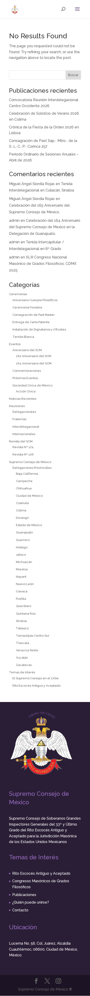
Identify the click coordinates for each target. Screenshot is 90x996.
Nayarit (21, 576)
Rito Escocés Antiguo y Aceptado (36, 685)
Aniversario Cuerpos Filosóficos (34, 300)
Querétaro (23, 606)
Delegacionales (24, 411)
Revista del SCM (21, 441)
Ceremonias (18, 294)
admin (14, 220)
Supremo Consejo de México (30, 462)
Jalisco (21, 554)
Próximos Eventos (25, 378)
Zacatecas (24, 665)
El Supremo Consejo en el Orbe (35, 678)
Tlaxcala (22, 643)
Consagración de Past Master (33, 314)
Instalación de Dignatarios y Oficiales (39, 329)
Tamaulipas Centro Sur (32, 635)
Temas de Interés (22, 672)
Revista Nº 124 (22, 447)
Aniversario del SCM (27, 350)
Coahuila (22, 503)
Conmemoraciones (26, 370)
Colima (21, 510)
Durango (22, 517)
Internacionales (23, 434)
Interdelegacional (25, 426)
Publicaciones (24, 895)
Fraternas (19, 419)
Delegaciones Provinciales (31, 467)
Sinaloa (21, 621)
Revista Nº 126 (23, 454)
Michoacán (24, 562)
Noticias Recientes (22, 398)
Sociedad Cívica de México (32, 385)
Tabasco (22, 628)
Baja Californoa (27, 473)
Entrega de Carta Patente (31, 322)
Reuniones (17, 406)
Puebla (21, 598)
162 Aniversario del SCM (33, 356)
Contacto (20, 910)
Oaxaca (21, 591)
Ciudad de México (29, 495)
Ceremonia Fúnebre (27, 307)
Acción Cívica (26, 391)
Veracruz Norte (27, 650)
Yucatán (22, 657)
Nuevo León (25, 584)
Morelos (22, 569)
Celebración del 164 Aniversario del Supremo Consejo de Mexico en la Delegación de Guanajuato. (44, 227)
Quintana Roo (26, 613)
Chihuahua (24, 488)
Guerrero (23, 540)
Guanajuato (24, 532)
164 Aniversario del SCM (33, 363)
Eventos (15, 344)
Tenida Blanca (23, 336)
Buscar (73, 75)
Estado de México (29, 525)
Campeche (24, 481)
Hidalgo (21, 547)
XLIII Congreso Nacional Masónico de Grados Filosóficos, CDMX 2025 (42, 264)
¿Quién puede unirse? (30, 902)
